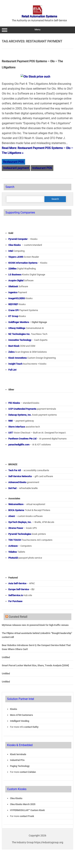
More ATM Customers (21, 715)
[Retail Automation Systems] (37, 13)
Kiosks (13, 709)
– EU (21, 589)
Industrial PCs (17, 760)
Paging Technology (19, 766)
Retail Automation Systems (39, 16)
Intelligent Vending (19, 721)
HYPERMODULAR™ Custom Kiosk (27, 810)
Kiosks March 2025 (22, 804)
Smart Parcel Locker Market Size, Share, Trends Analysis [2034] (35, 665)
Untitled (6, 657)
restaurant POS (42, 168)
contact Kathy (31, 727)
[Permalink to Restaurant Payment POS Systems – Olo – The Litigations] (38, 76)
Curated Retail (18, 616)
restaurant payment (16, 168)
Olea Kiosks (16, 798)
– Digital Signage (27, 322)
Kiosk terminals (18, 754)
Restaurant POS (13, 162)
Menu (37, 29)
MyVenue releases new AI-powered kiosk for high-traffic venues (35, 625)
